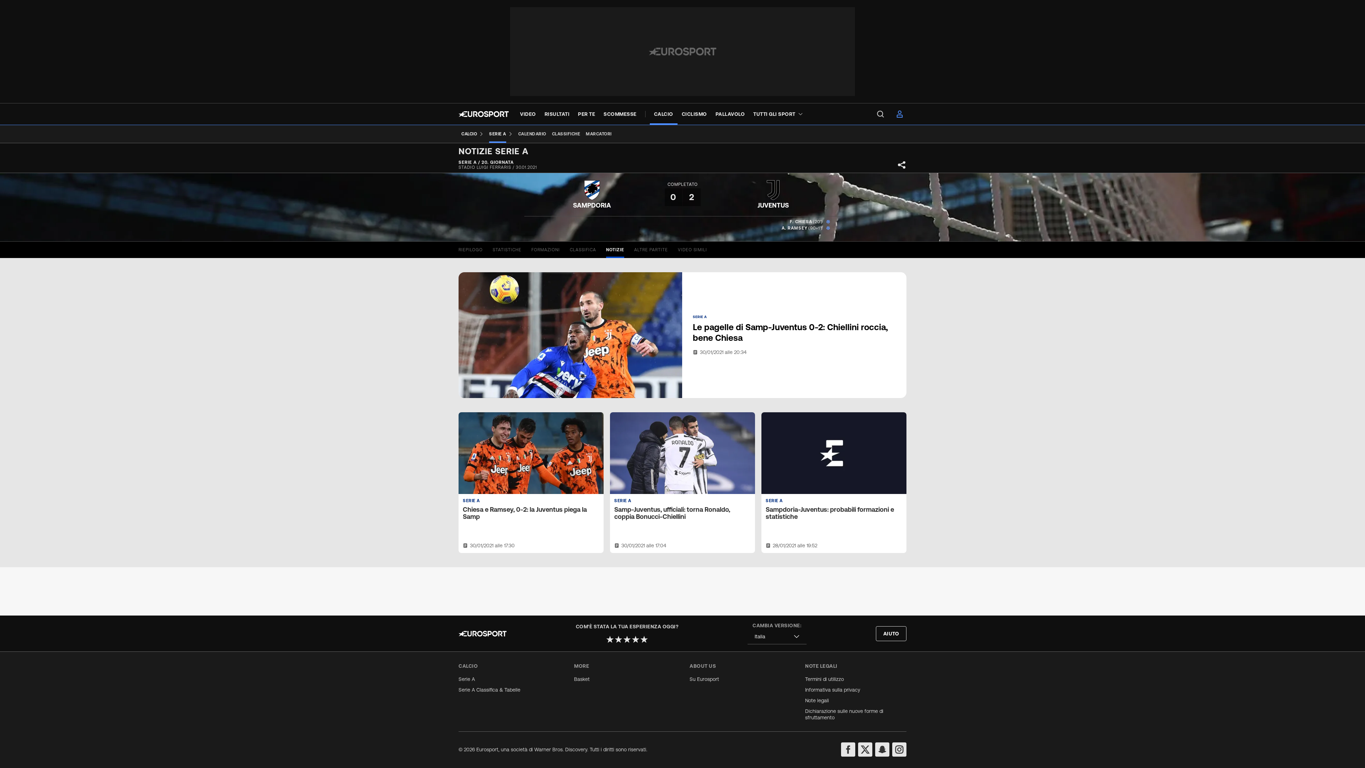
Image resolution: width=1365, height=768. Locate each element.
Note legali (817, 700)
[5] (644, 639)
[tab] (471, 250)
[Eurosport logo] (484, 114)
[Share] (901, 165)
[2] (618, 639)
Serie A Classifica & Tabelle (489, 690)
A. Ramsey (795, 228)
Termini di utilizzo (824, 679)
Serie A (467, 679)
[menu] (880, 114)
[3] (627, 639)
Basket (582, 679)
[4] (635, 639)
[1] (610, 639)
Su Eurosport (704, 679)
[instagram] (899, 749)
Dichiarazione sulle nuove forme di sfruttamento (844, 714)
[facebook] (848, 749)
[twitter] (865, 749)
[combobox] (777, 636)
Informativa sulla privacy (832, 690)
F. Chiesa (801, 221)
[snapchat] (882, 749)
